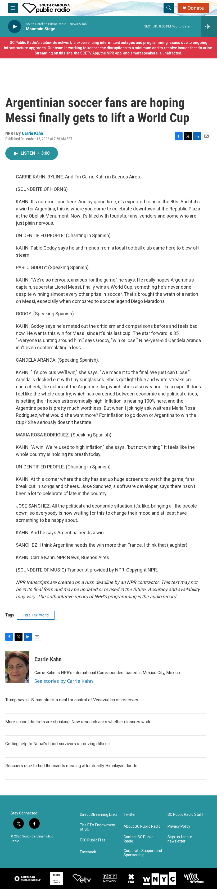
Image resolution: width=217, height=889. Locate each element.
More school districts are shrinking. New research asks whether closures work (77, 721)
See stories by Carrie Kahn (63, 681)
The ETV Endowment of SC (97, 827)
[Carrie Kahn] (17, 667)
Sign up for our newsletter (180, 839)
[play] (14, 27)
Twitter (130, 815)
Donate (195, 8)
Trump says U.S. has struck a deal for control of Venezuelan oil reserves (71, 699)
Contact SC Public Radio (138, 839)
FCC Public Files (93, 840)
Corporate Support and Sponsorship (143, 853)
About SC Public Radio (142, 826)
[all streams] (209, 26)
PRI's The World (35, 615)
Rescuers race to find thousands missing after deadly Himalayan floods (71, 765)
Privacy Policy (179, 826)
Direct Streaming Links (98, 815)
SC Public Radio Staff (185, 815)
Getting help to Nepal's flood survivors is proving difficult (57, 743)
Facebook (88, 852)
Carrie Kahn (32, 133)
